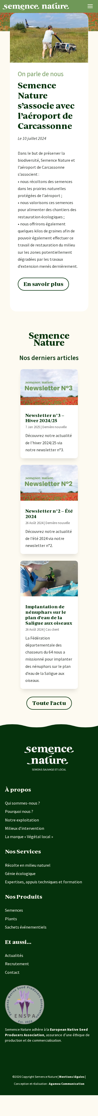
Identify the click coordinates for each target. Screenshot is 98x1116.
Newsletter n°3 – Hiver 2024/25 (44, 418)
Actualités (14, 955)
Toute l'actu (49, 703)
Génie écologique (20, 873)
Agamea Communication (66, 1084)
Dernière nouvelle (54, 427)
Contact (12, 972)
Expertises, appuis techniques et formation (43, 881)
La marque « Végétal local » (29, 836)
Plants (11, 918)
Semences (14, 910)
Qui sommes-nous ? (22, 803)
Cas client (52, 629)
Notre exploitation (22, 820)
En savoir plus (43, 284)
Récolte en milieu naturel (27, 865)
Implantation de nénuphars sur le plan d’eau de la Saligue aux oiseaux (48, 614)
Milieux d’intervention (24, 828)
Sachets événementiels (26, 927)
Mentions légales (71, 1077)
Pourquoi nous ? (19, 811)
